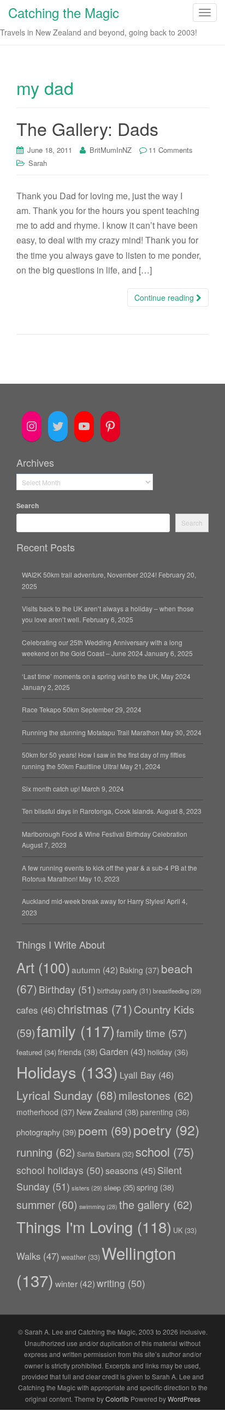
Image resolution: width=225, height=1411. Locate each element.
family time (151, 1032)
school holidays (60, 1170)
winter (75, 1283)
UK (185, 1230)
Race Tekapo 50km (50, 709)
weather (80, 1257)
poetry (166, 1129)
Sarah (37, 163)
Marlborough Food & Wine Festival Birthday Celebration (104, 833)
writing (121, 1283)
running (45, 1152)
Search (27, 505)
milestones (156, 1095)
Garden (122, 1051)
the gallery (156, 1204)
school (164, 1151)
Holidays (67, 1072)
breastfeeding (177, 990)
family (76, 1030)
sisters (87, 1187)
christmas (94, 1008)
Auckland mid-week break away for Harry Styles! (93, 901)
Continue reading (165, 297)
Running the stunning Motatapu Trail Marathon (90, 732)
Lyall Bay (147, 1074)
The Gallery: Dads (87, 128)
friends (78, 1051)
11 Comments (171, 150)
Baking (139, 970)
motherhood (45, 1111)
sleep (119, 1187)
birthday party (124, 990)
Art (43, 967)
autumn (95, 969)
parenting (165, 1111)
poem (105, 1130)
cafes (36, 1009)
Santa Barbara (105, 1153)
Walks (38, 1256)
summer (47, 1204)
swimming (98, 1206)
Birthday (67, 989)
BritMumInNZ (111, 150)
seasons (130, 1170)
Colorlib (117, 1398)
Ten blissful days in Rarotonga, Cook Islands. (88, 810)
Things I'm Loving (93, 1226)
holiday (167, 1051)
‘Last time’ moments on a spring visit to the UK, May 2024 (106, 676)
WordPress (184, 1398)
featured (36, 1052)
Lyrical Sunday (66, 1095)
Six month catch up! (51, 788)
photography (46, 1132)
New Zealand (107, 1111)
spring (155, 1187)
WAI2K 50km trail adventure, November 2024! (89, 574)
